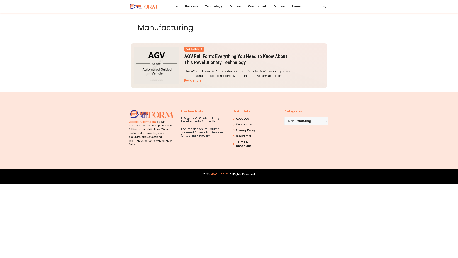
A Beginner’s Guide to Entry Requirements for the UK (200, 119)
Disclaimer (243, 136)
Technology (213, 6)
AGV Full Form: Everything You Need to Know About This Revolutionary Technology (235, 59)
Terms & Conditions (243, 144)
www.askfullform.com (142, 122)
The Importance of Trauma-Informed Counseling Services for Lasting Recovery (202, 132)
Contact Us (244, 124)
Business (191, 6)
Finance (235, 6)
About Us (242, 118)
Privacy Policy (246, 130)
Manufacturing (194, 49)
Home (174, 6)
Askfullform (219, 174)
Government (257, 6)
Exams (296, 6)
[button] (324, 6)
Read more (192, 80)
